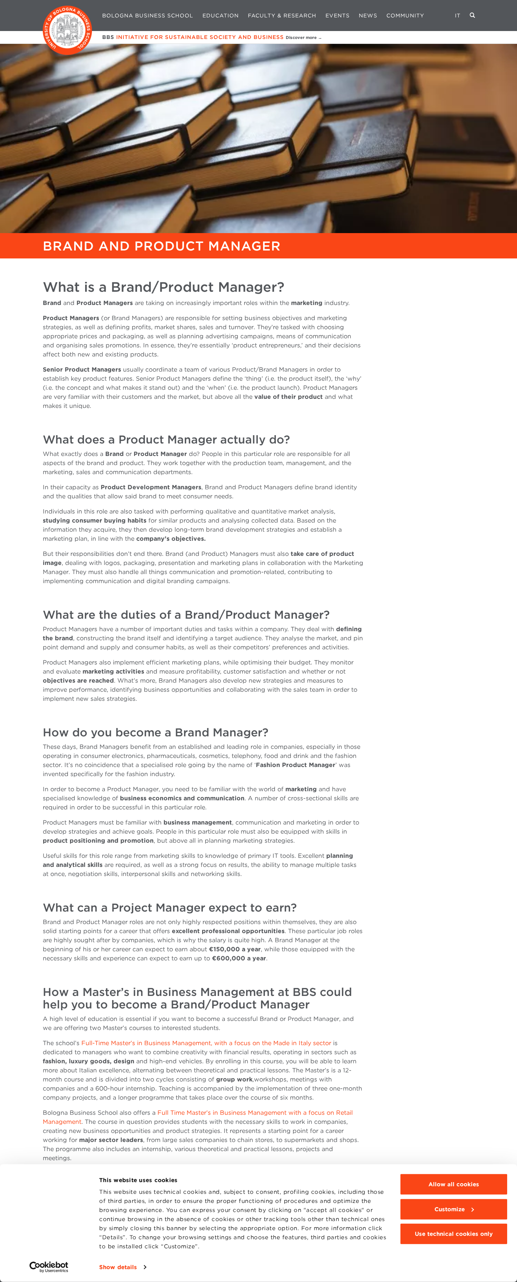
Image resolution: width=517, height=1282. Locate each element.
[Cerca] (472, 15)
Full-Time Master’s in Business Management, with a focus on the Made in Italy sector (206, 1043)
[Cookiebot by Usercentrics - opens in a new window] (49, 1267)
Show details (118, 1267)
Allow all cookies (453, 1184)
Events (337, 15)
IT (458, 15)
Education (220, 15)
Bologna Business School (147, 15)
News (368, 15)
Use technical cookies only (454, 1234)
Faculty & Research (282, 15)
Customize (449, 1209)
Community (405, 15)
